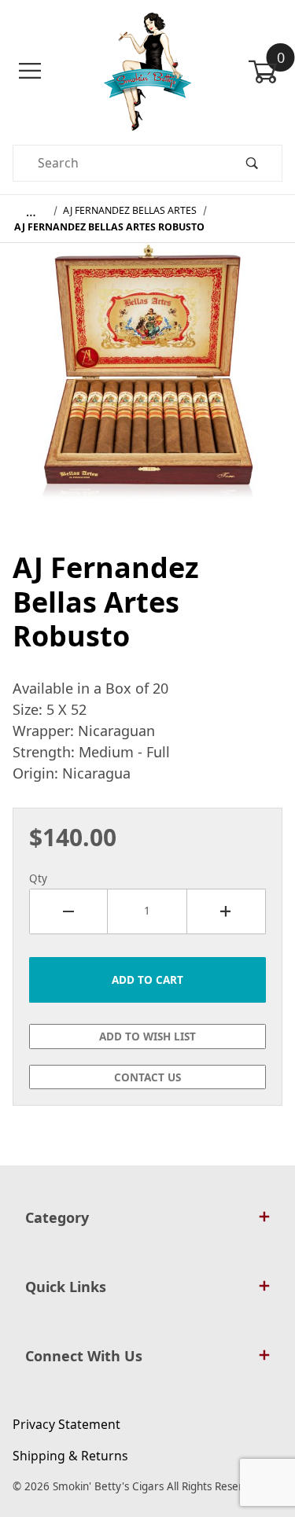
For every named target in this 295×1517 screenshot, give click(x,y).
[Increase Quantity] (226, 911)
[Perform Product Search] (252, 163)
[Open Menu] (30, 71)
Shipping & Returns (70, 1455)
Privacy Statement (66, 1424)
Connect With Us (83, 1355)
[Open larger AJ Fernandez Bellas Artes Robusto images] (147, 389)
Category (57, 1217)
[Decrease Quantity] (68, 911)
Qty (38, 878)
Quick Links (65, 1286)
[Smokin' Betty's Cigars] (147, 70)
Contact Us (147, 1077)
